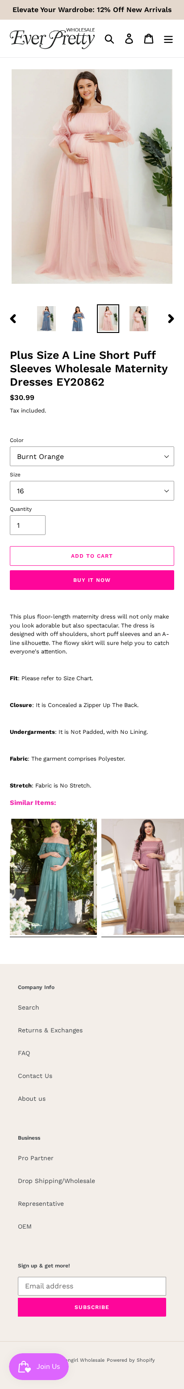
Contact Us (35, 1075)
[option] (46, 318)
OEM (25, 1226)
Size (15, 474)
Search (28, 1007)
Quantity (21, 509)
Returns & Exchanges (50, 1030)
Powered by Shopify (131, 1360)
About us (32, 1098)
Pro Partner (36, 1158)
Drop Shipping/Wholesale (56, 1180)
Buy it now (92, 580)
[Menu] (168, 38)
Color (17, 440)
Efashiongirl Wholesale (77, 1360)
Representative (41, 1203)
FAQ (24, 1052)
